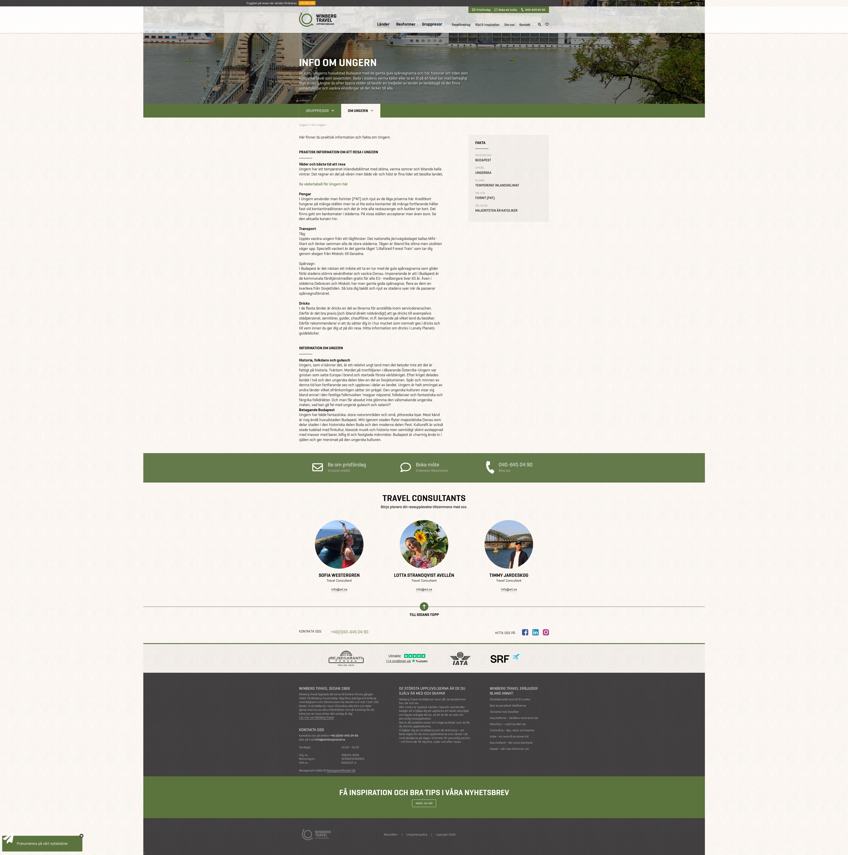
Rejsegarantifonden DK (341, 770)
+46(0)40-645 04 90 (349, 632)
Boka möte (432, 467)
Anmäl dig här (424, 803)
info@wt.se (339, 589)
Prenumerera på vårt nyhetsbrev (42, 843)
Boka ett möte (508, 10)
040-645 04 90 (535, 10)
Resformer (405, 24)
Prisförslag (483, 10)
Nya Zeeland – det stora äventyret (511, 743)
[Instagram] (546, 632)
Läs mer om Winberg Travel (316, 717)
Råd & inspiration (487, 25)
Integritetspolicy (416, 834)
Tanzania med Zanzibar (504, 712)
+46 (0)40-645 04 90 (344, 735)
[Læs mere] (339, 544)
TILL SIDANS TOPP (424, 614)
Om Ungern (358, 110)
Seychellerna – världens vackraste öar (514, 718)
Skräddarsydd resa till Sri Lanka (510, 699)
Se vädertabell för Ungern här (323, 184)
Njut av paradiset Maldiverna (508, 705)
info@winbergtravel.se (330, 739)
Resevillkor (391, 834)
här (334, 218)
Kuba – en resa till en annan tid (509, 736)
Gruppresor (432, 24)
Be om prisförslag (347, 467)
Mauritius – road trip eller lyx (508, 724)
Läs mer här (307, 3)
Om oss (509, 25)
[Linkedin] (535, 632)
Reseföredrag (461, 25)
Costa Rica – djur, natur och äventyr (512, 730)
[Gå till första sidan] (317, 19)
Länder (383, 24)
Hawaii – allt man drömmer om (509, 749)
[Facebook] (525, 632)
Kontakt (524, 25)
